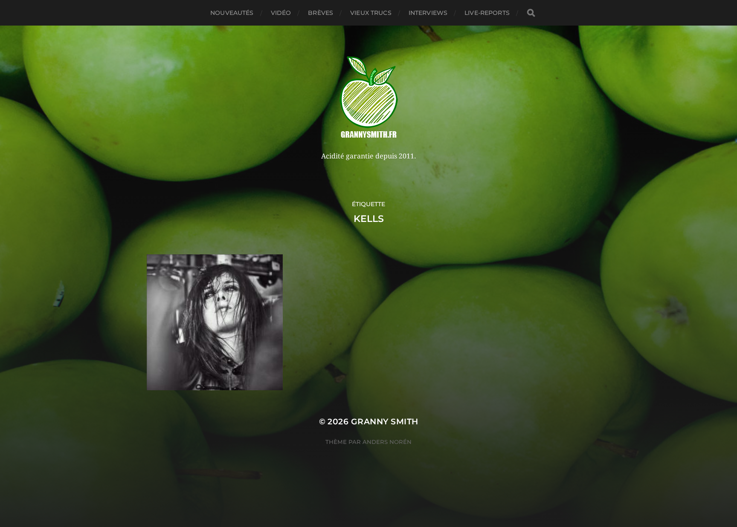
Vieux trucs (371, 13)
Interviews (428, 13)
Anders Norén (387, 441)
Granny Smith (384, 421)
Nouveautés (231, 13)
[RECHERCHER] (531, 13)
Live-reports (487, 13)
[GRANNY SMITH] (368, 98)
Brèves (320, 13)
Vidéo (281, 13)
